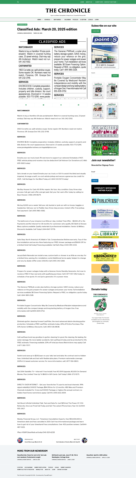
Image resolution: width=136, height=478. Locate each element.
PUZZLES (75, 19)
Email (93, 172)
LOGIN (97, 19)
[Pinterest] (61, 105)
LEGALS (90, 19)
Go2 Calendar (28, 467)
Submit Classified (66, 467)
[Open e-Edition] (105, 100)
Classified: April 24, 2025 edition (96, 455)
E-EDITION (83, 19)
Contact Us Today (62, 469)
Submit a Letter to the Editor (25, 469)
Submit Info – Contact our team (105, 2)
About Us (89, 2)
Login (82, 2)
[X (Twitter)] (43, 105)
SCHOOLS (47, 19)
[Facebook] (26, 105)
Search (93, 73)
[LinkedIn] (78, 105)
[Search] (18, 2)
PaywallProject (48, 475)
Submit (95, 180)
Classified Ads (22, 24)
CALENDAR (67, 19)
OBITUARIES (57, 19)
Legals (57, 467)
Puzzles (50, 467)
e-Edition (20, 467)
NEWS (39, 19)
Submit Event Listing (40, 467)
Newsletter (39, 469)
